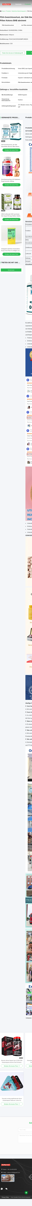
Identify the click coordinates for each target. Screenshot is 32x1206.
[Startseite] (6, 4)
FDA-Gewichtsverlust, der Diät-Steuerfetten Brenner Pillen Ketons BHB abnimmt (10, 146)
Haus (3, 11)
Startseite (18, 4)
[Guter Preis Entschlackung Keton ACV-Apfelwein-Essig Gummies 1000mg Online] (11, 166)
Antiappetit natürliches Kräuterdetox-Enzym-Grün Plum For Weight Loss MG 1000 (10, 250)
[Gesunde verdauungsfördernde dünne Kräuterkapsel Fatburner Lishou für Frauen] (12, 1084)
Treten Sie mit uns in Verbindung (11, 53)
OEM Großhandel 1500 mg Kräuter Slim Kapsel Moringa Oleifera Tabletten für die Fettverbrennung (11, 215)
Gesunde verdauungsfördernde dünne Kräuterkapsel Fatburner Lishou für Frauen (12, 1099)
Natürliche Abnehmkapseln (19, 11)
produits (8, 11)
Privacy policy (5, 1197)
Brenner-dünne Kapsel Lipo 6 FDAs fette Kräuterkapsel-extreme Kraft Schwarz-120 (11, 1061)
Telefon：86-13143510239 (9, 1169)
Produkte (28, 4)
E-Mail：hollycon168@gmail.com (11, 1172)
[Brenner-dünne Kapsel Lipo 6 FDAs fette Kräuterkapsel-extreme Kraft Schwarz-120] (12, 1046)
